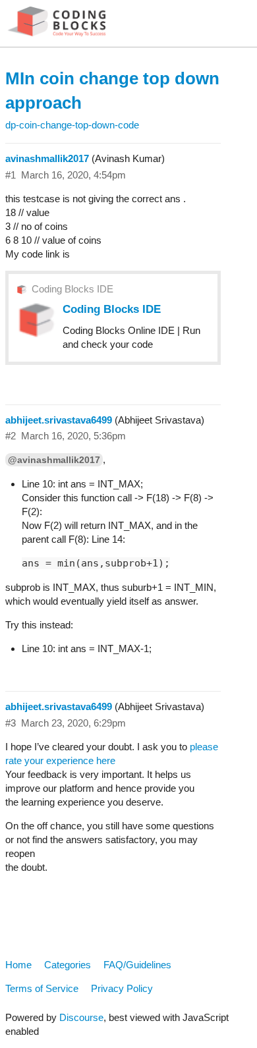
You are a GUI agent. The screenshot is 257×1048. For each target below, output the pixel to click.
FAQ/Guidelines (137, 964)
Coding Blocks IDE (72, 288)
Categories (67, 964)
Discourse (81, 1017)
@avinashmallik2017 (54, 460)
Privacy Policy (122, 988)
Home (18, 964)
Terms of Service (41, 988)
